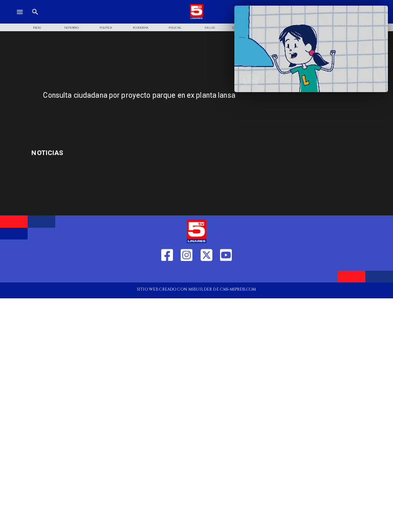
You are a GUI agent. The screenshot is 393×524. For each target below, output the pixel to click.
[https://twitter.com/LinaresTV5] (206, 273)
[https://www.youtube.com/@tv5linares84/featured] (226, 273)
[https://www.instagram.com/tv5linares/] (186, 273)
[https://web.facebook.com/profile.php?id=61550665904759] (167, 273)
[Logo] (196, 18)
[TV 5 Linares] (35, 18)
